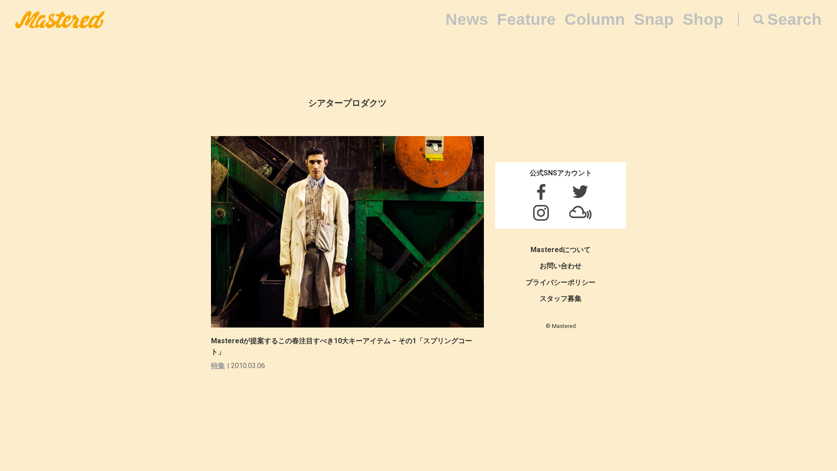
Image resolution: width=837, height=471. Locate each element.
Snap (654, 19)
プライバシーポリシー (560, 282)
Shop (703, 19)
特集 (218, 366)
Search (794, 19)
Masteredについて (561, 250)
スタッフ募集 (561, 298)
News (467, 19)
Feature (526, 19)
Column (595, 19)
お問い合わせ (561, 266)
